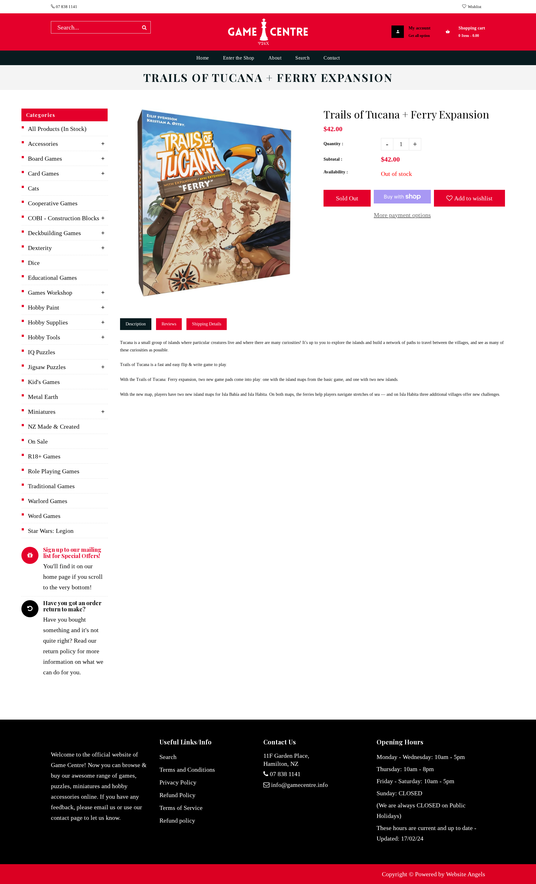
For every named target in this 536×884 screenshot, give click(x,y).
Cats (33, 188)
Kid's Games (44, 381)
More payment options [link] (402, 215)
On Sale (38, 441)
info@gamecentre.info (299, 784)
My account (420, 28)
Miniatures (42, 411)
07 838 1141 (66, 6)
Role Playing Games (53, 471)
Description (136, 324)
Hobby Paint (43, 307)
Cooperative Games (53, 203)
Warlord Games (47, 501)
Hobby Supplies (48, 322)
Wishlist (474, 6)
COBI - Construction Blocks (63, 218)
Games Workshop (50, 292)
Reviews (169, 324)
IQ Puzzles (41, 352)
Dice (34, 262)
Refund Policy (177, 795)
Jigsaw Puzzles (47, 367)
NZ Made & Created (53, 426)
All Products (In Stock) (57, 128)
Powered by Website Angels (450, 874)
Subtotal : (333, 159)
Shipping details (206, 324)
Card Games (43, 173)
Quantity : (333, 143)
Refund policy (177, 820)
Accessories (43, 143)
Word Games (44, 515)
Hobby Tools (44, 337)
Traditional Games (51, 486)
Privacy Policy (177, 782)
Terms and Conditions (187, 769)
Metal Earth (43, 396)
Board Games (45, 158)
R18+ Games (44, 456)
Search (167, 756)
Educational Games (52, 277)
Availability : (336, 172)
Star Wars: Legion (51, 530)
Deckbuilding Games (54, 233)
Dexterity (40, 247)
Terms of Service (181, 807)
